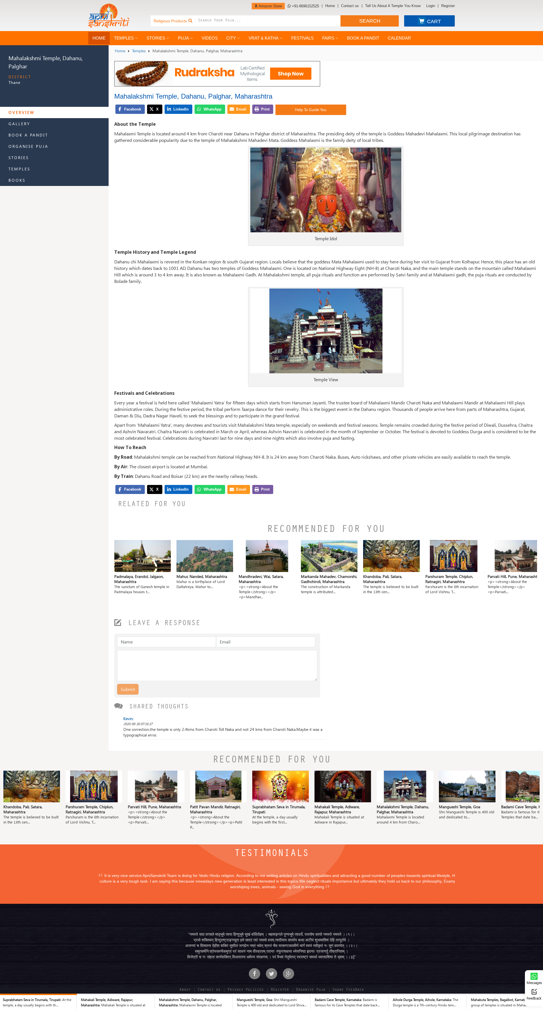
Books (16, 180)
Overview (21, 112)
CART (434, 21)
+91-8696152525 (305, 6)
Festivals (302, 38)
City (231, 38)
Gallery (19, 123)
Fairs (328, 38)
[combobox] (269, 21)
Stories (155, 38)
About (185, 990)
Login (430, 6)
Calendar (399, 38)
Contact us (350, 6)
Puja (183, 38)
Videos (210, 38)
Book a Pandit (363, 38)
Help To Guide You (310, 109)
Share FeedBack (348, 990)
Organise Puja (28, 146)
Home (330, 6)
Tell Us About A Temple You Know (393, 6)
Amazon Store (270, 6)
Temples (124, 38)
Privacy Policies (245, 990)
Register (448, 6)
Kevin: (128, 718)
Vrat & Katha (264, 38)
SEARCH (369, 21)
